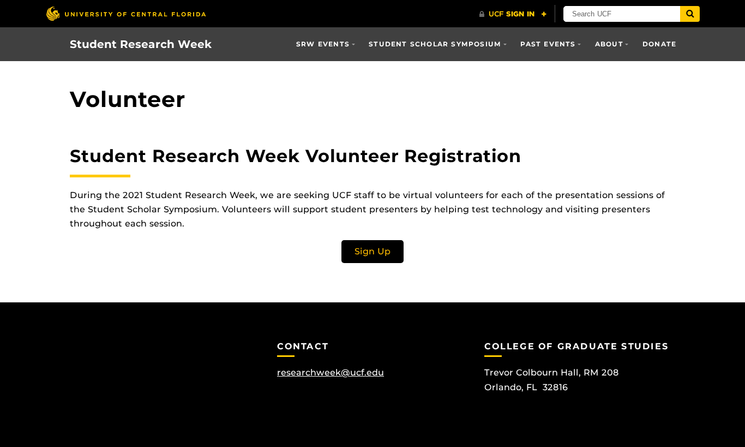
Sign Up (372, 251)
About (609, 44)
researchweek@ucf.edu (330, 372)
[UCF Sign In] (513, 14)
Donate (659, 44)
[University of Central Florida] (126, 13)
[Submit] (690, 14)
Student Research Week (141, 44)
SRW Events (323, 44)
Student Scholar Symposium (435, 44)
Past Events (547, 44)
